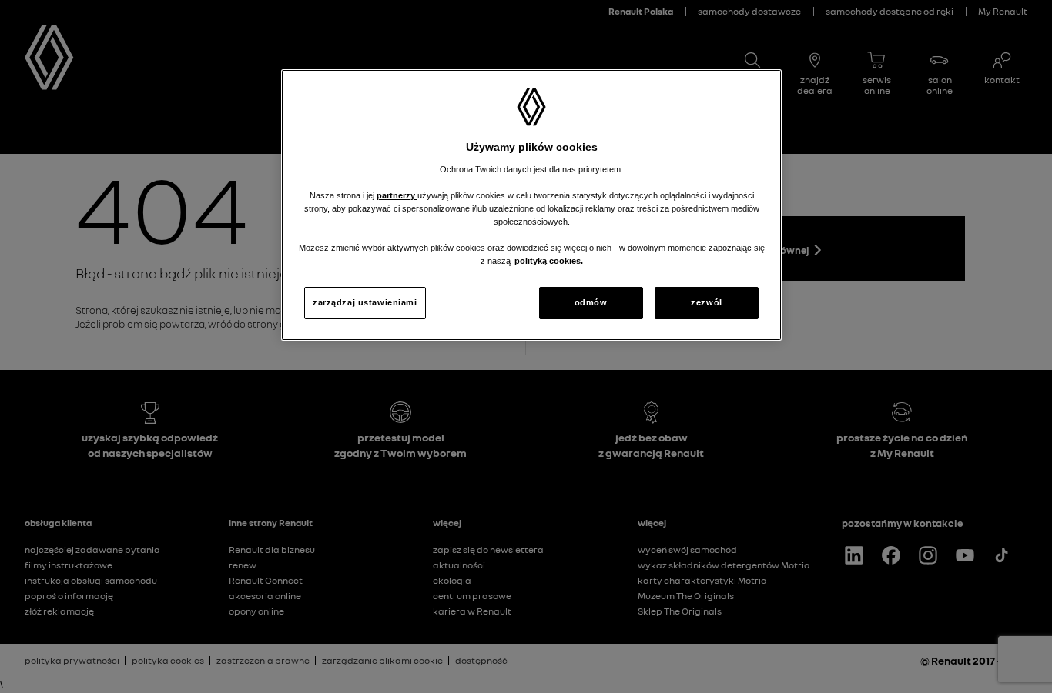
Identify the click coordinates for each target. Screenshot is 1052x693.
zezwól (706, 302)
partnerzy (397, 195)
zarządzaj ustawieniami (365, 302)
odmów (591, 302)
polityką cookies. (548, 260)
